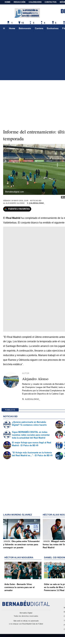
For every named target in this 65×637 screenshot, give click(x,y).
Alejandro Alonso (15, 203)
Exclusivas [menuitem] (53, 28)
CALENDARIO (35, 2)
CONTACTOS (50, 2)
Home (7, 2)
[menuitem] (4, 28)
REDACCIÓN (19, 2)
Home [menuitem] (12, 28)
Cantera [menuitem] (39, 28)
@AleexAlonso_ (36, 203)
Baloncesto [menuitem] (25, 28)
